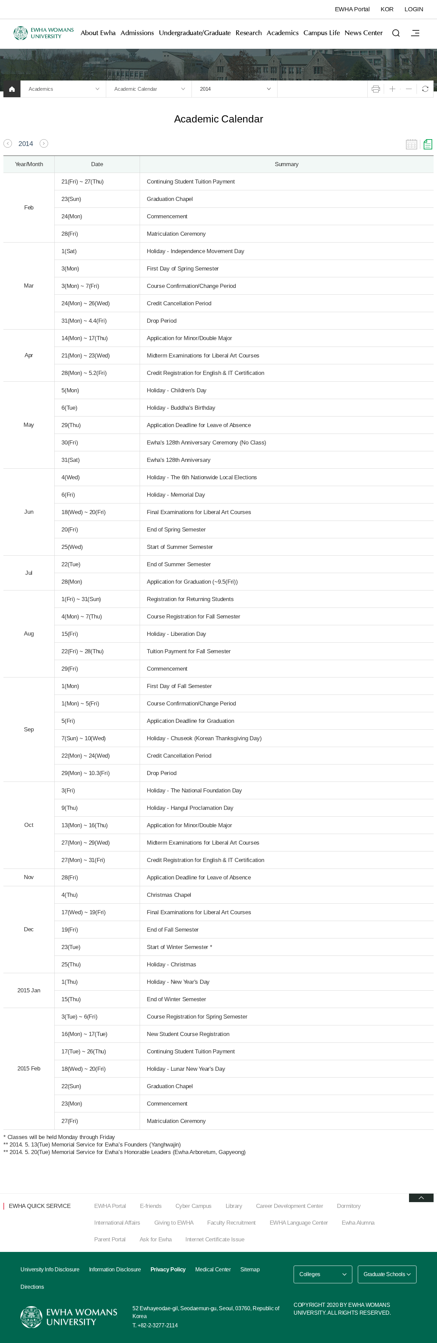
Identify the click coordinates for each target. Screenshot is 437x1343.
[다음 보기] (44, 143)
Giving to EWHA (174, 1223)
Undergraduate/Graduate (195, 33)
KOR (387, 9)
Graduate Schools (384, 1274)
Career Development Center (289, 1206)
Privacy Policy (168, 1269)
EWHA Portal (352, 9)
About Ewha (98, 33)
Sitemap (250, 1269)
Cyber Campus (193, 1206)
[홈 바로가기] (11, 89)
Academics (283, 33)
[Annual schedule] (428, 144)
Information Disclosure (115, 1269)
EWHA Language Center (299, 1223)
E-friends (151, 1206)
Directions (32, 1287)
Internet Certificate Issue (214, 1239)
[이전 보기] (7, 143)
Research (249, 33)
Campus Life (322, 33)
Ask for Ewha (156, 1239)
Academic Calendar (135, 89)
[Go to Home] (69, 1317)
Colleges (309, 1274)
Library (234, 1206)
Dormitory (349, 1206)
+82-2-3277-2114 (158, 1325)
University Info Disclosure (50, 1269)
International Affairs (117, 1223)
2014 (205, 89)
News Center (363, 33)
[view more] (421, 1198)
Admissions (137, 33)
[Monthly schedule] (411, 144)
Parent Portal (110, 1239)
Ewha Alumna (358, 1223)
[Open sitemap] (415, 33)
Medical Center (213, 1269)
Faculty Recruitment (231, 1223)
